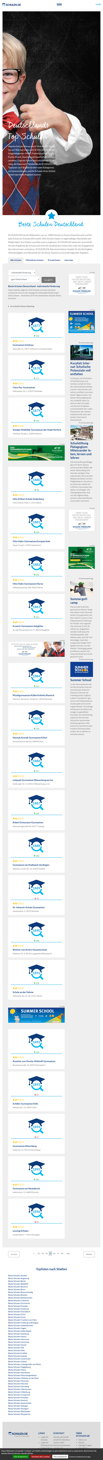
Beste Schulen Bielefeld (18, 1284)
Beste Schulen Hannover (18, 1339)
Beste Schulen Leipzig (17, 1356)
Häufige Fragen (85, 1445)
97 (58, 1253)
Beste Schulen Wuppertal (19, 1414)
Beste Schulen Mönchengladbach (22, 1375)
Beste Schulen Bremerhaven (20, 1297)
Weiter (89, 1254)
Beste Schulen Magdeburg (19, 1367)
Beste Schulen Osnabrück (19, 1394)
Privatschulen (54, 260)
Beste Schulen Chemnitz (18, 1300)
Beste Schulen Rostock (18, 1400)
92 (39, 1253)
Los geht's (48, 280)
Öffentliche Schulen (35, 260)
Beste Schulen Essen (17, 1317)
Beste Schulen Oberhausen (19, 1389)
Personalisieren (60, 1456)
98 (62, 1253)
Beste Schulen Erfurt (17, 1314)
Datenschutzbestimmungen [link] (80, 1457)
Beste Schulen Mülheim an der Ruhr (23, 1378)
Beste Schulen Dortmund (19, 1303)
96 (54, 1253)
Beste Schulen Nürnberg (18, 1386)
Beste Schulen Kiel (16, 1347)
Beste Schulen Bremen (17, 1295)
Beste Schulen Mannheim (19, 1372)
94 (46, 1253)
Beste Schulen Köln (16, 1350)
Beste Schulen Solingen (18, 1406)
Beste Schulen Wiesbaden (19, 1411)
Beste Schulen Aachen (17, 1275)
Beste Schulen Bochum (18, 1286)
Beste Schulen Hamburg (18, 1333)
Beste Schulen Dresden (18, 1306)
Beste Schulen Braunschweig (20, 1292)
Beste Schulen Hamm (17, 1336)
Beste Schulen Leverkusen (19, 1358)
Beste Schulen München (18, 1381)
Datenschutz (46, 1448)
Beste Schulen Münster (18, 1383)
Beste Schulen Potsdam (18, 1397)
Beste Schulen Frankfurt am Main (22, 1320)
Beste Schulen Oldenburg (19, 1392)
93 (42, 1253)
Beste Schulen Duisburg (18, 1309)
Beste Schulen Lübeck (17, 1361)
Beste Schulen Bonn (16, 1289)
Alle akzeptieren (21, 1456)
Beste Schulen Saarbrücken (19, 1403)
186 (68, 1253)
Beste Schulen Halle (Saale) (19, 1331)
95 (50, 1253)
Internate (69, 260)
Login (98, 4)
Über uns (82, 1439)
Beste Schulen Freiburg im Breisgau (23, 1322)
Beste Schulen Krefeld (17, 1353)
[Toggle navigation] (59, 4)
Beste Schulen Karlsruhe (18, 1342)
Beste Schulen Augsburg (18, 1278)
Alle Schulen (15, 260)
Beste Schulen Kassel (17, 1345)
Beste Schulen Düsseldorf (19, 1311)
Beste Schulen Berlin (17, 1281)
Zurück (14, 1254)
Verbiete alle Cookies (41, 1456)
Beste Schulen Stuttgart (18, 1408)
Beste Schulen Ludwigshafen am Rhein (24, 1364)
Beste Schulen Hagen (17, 1328)
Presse (81, 1442)
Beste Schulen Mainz (17, 1370)
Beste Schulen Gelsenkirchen (20, 1325)
